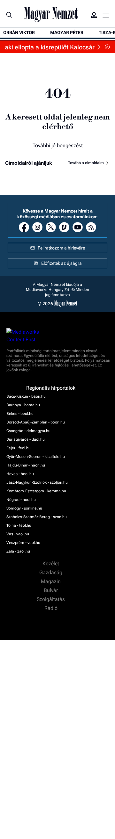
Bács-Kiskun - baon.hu (26, 396)
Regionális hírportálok (51, 388)
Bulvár (51, 590)
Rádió (51, 608)
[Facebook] (24, 227)
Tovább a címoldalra (86, 163)
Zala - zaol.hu (18, 551)
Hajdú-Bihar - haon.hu (25, 465)
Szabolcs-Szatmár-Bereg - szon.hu (36, 517)
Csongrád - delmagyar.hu (28, 431)
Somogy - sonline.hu (24, 508)
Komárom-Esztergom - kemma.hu (36, 491)
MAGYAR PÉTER (66, 32)
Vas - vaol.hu (17, 534)
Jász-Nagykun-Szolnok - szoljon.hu (37, 482)
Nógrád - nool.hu (21, 499)
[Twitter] (51, 227)
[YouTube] (78, 227)
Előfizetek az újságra (61, 263)
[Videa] (64, 227)
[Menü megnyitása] (106, 15)
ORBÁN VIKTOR (19, 32)
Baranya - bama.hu (23, 405)
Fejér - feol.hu (18, 448)
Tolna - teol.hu (18, 525)
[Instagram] (37, 227)
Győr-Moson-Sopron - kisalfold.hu (35, 456)
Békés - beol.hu (20, 413)
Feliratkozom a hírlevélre (61, 247)
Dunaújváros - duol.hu (25, 439)
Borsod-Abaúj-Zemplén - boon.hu (35, 422)
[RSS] (91, 227)
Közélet (51, 564)
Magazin (51, 581)
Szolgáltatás (51, 599)
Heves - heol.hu (20, 474)
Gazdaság (51, 572)
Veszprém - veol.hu (23, 542)
